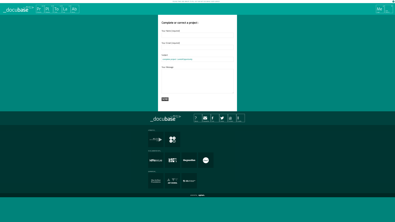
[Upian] (202, 195)
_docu (15, 9)
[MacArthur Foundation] (156, 180)
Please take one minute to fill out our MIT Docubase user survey (196, 1)
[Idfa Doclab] (156, 160)
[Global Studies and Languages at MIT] (189, 180)
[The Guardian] (189, 160)
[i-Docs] (206, 160)
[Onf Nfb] (172, 160)
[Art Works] (172, 180)
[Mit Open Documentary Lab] (156, 139)
